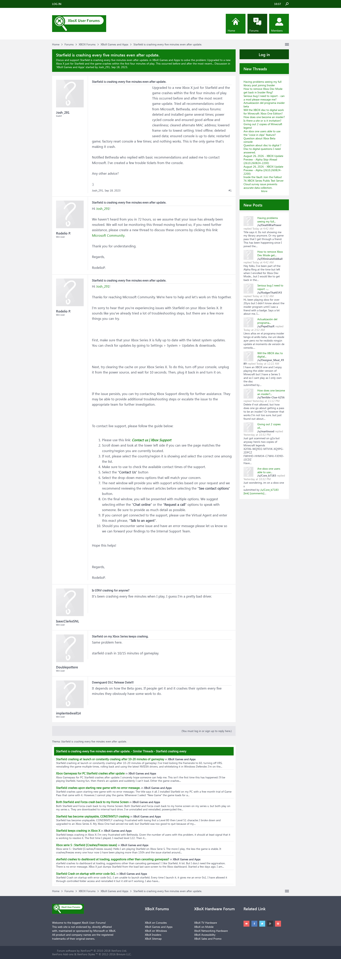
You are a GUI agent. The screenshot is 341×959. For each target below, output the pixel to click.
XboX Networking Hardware (211, 931)
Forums (254, 30)
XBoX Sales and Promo (207, 938)
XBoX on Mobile (204, 927)
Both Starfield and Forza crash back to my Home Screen (92, 802)
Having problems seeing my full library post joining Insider (262, 83)
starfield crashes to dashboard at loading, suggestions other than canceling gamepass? (112, 859)
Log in (264, 54)
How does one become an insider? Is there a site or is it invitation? (264, 118)
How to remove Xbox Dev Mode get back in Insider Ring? (263, 90)
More (264, 191)
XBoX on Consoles (156, 922)
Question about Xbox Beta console (259, 140)
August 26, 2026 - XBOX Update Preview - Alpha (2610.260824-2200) (263, 170)
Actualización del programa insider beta (264, 104)
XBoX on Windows (156, 931)
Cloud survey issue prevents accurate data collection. (260, 186)
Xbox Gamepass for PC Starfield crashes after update (90, 773)
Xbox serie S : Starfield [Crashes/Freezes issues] (86, 845)
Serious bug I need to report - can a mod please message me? (264, 97)
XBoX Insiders (153, 934)
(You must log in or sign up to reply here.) (207, 731)
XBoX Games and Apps (70, 67)
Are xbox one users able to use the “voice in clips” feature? (262, 133)
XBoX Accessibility (204, 934)
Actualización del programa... (267, 321)
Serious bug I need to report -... (270, 287)
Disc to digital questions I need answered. (262, 150)
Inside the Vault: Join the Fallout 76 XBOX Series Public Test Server (264, 178)
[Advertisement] (121, 109)
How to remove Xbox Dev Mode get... (270, 253)
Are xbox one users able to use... (268, 470)
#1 (230, 190)
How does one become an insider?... (271, 392)
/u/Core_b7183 (269, 490)
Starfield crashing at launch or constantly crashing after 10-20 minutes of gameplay (110, 759)
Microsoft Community (108, 235)
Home (231, 30)
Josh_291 (102, 208)
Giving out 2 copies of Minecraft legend (263, 125)
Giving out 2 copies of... (269, 426)
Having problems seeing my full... (267, 219)
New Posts (253, 204)
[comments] (257, 493)
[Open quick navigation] (287, 44)
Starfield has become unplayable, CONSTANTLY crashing (92, 816)
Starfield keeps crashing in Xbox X (78, 830)
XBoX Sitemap (153, 938)
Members (277, 30)
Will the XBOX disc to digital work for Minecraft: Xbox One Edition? (264, 111)
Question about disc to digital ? (262, 145)
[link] (246, 493)
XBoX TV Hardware (205, 922)
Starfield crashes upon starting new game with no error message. (98, 788)
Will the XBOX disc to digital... (270, 354)
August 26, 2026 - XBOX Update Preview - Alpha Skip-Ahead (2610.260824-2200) (263, 159)
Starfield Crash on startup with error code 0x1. (86, 873)
